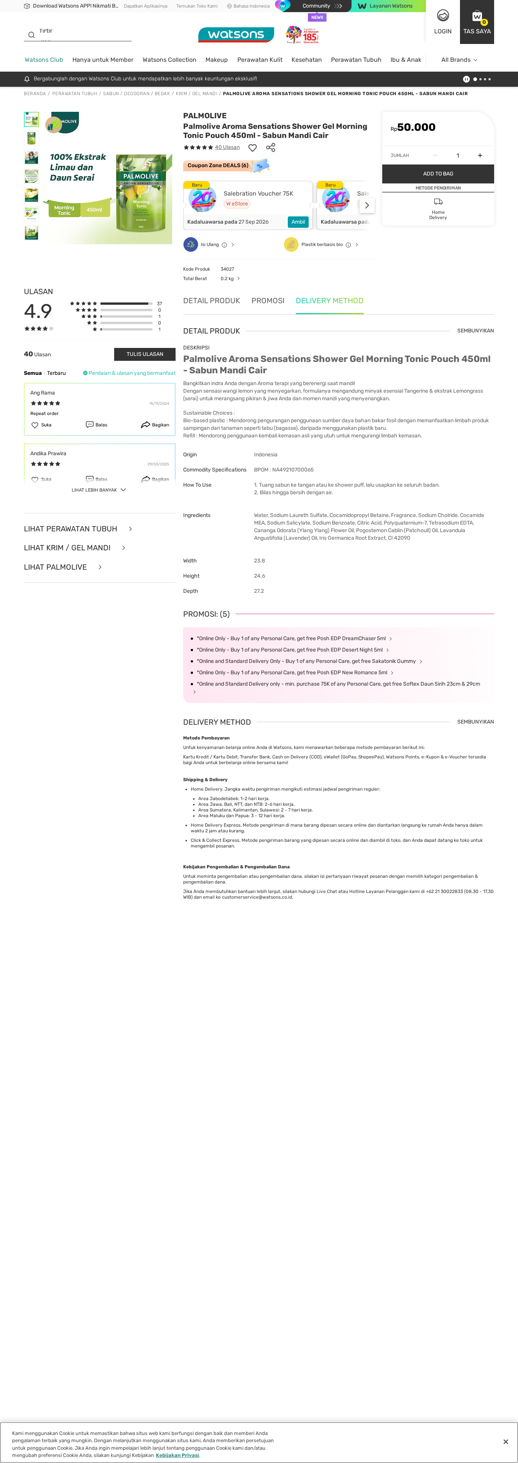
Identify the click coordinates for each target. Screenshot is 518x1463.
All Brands (456, 59)
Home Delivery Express (215, 825)
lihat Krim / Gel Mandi (68, 548)
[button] (477, 22)
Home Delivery (206, 789)
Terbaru (56, 373)
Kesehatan (307, 59)
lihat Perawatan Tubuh (71, 529)
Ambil (298, 222)
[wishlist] (252, 147)
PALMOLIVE (205, 115)
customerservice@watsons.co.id (257, 897)
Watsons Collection (169, 59)
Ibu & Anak (406, 59)
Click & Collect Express (215, 840)
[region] (259, 1442)
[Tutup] (506, 1441)
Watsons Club (44, 59)
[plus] (480, 155)
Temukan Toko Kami (197, 6)
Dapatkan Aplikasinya (145, 6)
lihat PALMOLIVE (56, 567)
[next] (367, 205)
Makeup (217, 59)
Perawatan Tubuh (356, 59)
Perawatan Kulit (260, 59)
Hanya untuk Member (102, 59)
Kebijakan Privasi (177, 1455)
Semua (33, 373)
